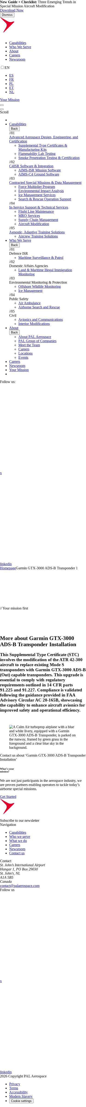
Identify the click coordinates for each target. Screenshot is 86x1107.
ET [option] (11, 88)
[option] (47, 75)
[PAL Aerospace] (43, 35)
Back (14, 128)
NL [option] (11, 92)
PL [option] (11, 84)
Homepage (8, 568)
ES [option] (11, 75)
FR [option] (11, 79)
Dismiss (7, 15)
